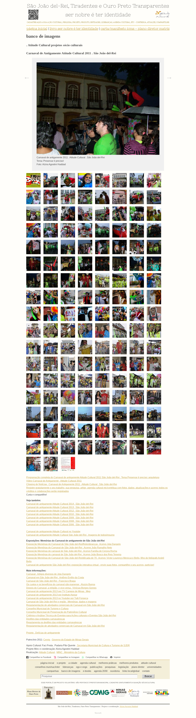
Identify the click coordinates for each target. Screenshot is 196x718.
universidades (154, 667)
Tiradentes (84, 6)
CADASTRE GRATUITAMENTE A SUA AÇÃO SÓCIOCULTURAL (132, 682)
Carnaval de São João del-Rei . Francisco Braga (51, 581)
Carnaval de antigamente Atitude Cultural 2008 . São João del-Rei (59, 521)
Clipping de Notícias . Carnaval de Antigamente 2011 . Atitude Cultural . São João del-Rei (71, 484)
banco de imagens (70, 671)
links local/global (130, 671)
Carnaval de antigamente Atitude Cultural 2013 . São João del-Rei (59, 507)
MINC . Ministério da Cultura (71, 652)
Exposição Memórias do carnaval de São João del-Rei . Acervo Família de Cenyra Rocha (71, 551)
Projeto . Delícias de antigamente (43, 633)
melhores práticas (108, 663)
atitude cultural (148, 663)
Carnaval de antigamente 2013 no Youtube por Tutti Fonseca (57, 598)
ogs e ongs (81, 667)
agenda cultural (88, 663)
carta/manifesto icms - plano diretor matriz (135, 28)
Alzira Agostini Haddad (129, 706)
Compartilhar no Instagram (68, 657)
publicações (96, 667)
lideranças (68, 667)
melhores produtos (128, 663)
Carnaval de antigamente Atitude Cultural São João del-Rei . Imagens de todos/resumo (70, 535)
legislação (123, 667)
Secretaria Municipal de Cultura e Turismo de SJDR (103, 645)
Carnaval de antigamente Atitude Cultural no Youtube (53, 531)
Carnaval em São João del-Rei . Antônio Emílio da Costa (55, 577)
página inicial (37, 28)
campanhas (53, 671)
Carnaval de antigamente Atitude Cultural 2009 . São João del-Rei (59, 517)
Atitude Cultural (47, 652)
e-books (87, 671)
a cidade (72, 663)
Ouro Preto (117, 6)
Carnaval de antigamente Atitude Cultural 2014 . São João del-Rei (59, 504)
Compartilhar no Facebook (40, 657)
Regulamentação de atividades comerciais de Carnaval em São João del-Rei (65, 605)
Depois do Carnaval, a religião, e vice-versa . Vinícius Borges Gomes (61, 588)
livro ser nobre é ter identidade (74, 28)
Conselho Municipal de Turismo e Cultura (47, 608)
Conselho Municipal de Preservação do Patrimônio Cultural (56, 612)
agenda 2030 (100, 671)
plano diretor (138, 667)
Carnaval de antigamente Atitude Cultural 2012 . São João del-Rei (59, 511)
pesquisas (110, 667)
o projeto (61, 663)
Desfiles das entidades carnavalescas (45, 619)
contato (146, 671)
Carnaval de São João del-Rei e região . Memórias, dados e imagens (61, 601)
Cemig (46, 639)
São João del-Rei (47, 6)
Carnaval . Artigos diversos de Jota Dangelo (48, 574)
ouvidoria (115, 671)
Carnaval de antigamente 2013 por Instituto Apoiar (51, 595)
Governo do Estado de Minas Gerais (70, 639)
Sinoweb (98, 713)
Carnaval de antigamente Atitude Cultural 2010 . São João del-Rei (59, 514)
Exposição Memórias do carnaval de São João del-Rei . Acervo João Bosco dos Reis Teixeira (73, 554)
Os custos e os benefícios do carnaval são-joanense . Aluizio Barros (60, 584)
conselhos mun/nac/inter (47, 667)
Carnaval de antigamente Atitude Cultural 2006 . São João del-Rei (59, 524)
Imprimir (117, 657)
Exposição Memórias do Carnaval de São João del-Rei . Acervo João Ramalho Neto (69, 547)
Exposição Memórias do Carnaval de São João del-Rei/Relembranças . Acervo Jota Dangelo (73, 544)
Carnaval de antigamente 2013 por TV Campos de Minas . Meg (58, 591)
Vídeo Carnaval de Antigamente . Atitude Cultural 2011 (54, 481)
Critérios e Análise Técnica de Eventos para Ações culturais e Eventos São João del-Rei (71, 615)
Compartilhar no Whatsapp (96, 657)
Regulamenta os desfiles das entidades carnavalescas (54, 622)
